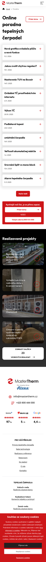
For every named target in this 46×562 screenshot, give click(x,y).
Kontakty (23, 470)
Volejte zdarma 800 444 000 (23, 220)
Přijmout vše (23, 545)
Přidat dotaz (33, 19)
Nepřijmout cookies (23, 551)
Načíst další (23, 194)
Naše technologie (23, 449)
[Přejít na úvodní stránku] (11, 3)
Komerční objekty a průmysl (23, 499)
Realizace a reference (23, 453)
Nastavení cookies (23, 558)
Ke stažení (23, 462)
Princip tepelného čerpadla (23, 445)
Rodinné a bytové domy (23, 489)
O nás (23, 466)
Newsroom (23, 457)
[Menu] (42, 3)
